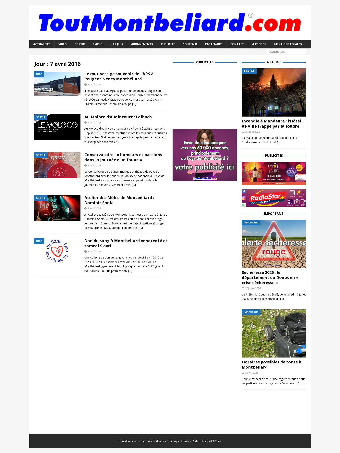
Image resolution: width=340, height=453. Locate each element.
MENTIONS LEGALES (288, 44)
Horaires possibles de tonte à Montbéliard (271, 364)
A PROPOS (259, 44)
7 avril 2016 (94, 84)
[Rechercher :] (286, 51)
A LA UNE (274, 62)
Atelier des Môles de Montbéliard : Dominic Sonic (119, 200)
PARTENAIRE (213, 44)
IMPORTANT (274, 213)
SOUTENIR (190, 44)
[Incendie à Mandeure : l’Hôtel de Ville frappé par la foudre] (274, 92)
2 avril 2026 (251, 372)
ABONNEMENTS (142, 44)
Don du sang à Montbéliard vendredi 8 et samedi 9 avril (125, 243)
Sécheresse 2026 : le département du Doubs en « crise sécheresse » (270, 277)
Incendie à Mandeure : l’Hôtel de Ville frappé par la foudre (271, 123)
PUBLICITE (168, 44)
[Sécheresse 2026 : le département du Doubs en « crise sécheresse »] (274, 244)
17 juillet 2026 (253, 288)
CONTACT (237, 44)
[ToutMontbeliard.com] (170, 38)
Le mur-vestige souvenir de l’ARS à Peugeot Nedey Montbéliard (119, 76)
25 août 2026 (252, 131)
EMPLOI (98, 44)
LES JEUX (117, 44)
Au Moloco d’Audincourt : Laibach (118, 117)
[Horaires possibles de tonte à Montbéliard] (274, 333)
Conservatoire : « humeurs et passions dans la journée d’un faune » (123, 157)
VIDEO (62, 44)
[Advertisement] (206, 95)
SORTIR (80, 44)
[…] (134, 104)
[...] (279, 142)
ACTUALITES (41, 44)
